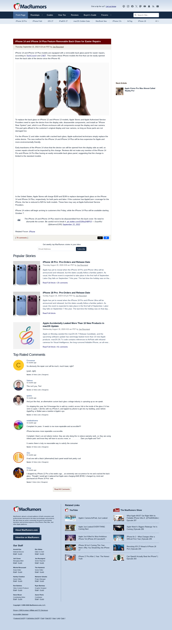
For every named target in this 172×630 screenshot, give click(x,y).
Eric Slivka (38, 549)
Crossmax (31, 361)
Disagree (45, 374)
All (157, 21)
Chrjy (29, 468)
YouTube (74, 510)
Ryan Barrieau (40, 585)
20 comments (62, 283)
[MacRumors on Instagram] (128, 6)
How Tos (62, 15)
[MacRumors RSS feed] (153, 6)
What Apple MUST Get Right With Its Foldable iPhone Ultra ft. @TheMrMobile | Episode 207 (143, 518)
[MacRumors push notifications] (149, 6)
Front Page (20, 15)
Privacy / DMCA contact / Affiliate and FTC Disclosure (30, 610)
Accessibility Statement (20, 614)
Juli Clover (17, 558)
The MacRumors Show (131, 510)
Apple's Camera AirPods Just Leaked (92, 518)
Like (39, 374)
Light (58, 618)
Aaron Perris (39, 595)
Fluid (42, 618)
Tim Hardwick (40, 567)
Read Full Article (49, 283)
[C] (18, 370)
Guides (50, 15)
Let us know (111, 6)
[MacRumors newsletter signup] (157, 6)
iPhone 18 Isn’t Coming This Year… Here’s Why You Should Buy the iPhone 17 (93, 547)
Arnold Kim (17, 549)
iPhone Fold (37, 21)
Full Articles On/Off (33, 618)
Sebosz (30, 381)
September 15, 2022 (71, 224)
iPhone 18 (142, 21)
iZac (28, 453)
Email (15, 554)
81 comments (62, 347)
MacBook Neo (101, 21)
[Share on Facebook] (106, 237)
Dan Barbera (17, 585)
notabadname (32, 421)
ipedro (29, 396)
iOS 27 (50, 21)
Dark (62, 618)
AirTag (129, 21)
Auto (54, 618)
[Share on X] (100, 237)
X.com (20, 554)
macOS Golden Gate (82, 21)
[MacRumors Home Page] (30, 6)
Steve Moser (17, 595)
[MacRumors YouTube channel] (144, 6)
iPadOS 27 (63, 21)
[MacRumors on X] (136, 6)
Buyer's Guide (90, 15)
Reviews (75, 15)
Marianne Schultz (41, 576)
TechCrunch (31, 56)
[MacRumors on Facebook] (132, 6)
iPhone (32, 231)
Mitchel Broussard (19, 567)
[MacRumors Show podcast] (123, 6)
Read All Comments (62, 489)
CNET (43, 56)
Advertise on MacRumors (27, 537)
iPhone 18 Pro (21, 21)
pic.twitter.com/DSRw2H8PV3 (79, 221)
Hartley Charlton (19, 576)
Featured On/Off (19, 618)
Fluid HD (48, 618)
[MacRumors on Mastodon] (140, 6)
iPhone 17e (117, 21)
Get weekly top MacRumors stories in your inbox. (62, 244)
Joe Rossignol (58, 47)
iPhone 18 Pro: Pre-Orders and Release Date (66, 262)
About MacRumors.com (26, 530)
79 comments (21, 238)
